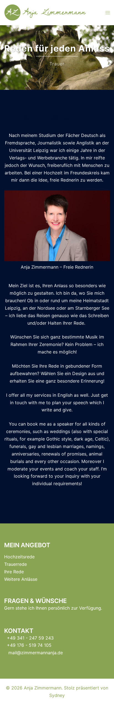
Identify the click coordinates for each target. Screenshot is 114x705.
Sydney (57, 695)
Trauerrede (15, 564)
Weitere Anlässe (20, 579)
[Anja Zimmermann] (47, 12)
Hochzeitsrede (19, 556)
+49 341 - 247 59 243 (30, 638)
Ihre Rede (14, 571)
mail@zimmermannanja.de (35, 652)
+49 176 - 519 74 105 (29, 645)
